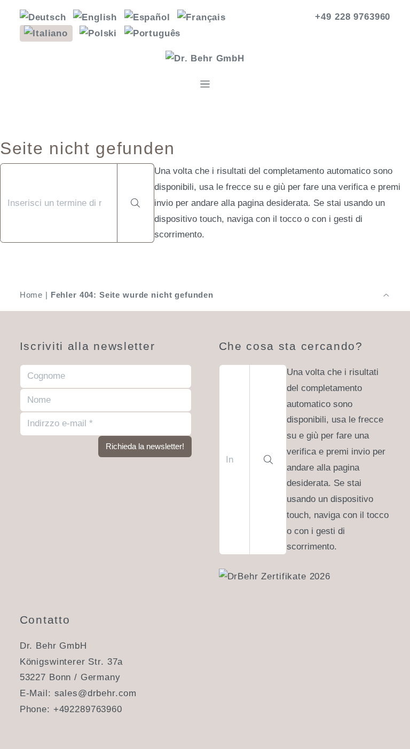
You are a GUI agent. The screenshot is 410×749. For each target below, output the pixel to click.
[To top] (386, 295)
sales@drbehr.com (95, 693)
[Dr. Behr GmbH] (205, 59)
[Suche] (135, 203)
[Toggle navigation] (205, 84)
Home (31, 295)
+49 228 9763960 (352, 17)
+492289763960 (87, 709)
